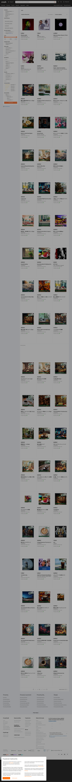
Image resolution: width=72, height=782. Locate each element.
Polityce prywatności (28, 776)
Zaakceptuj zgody (6, 778)
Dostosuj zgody (14, 778)
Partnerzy (26, 770)
